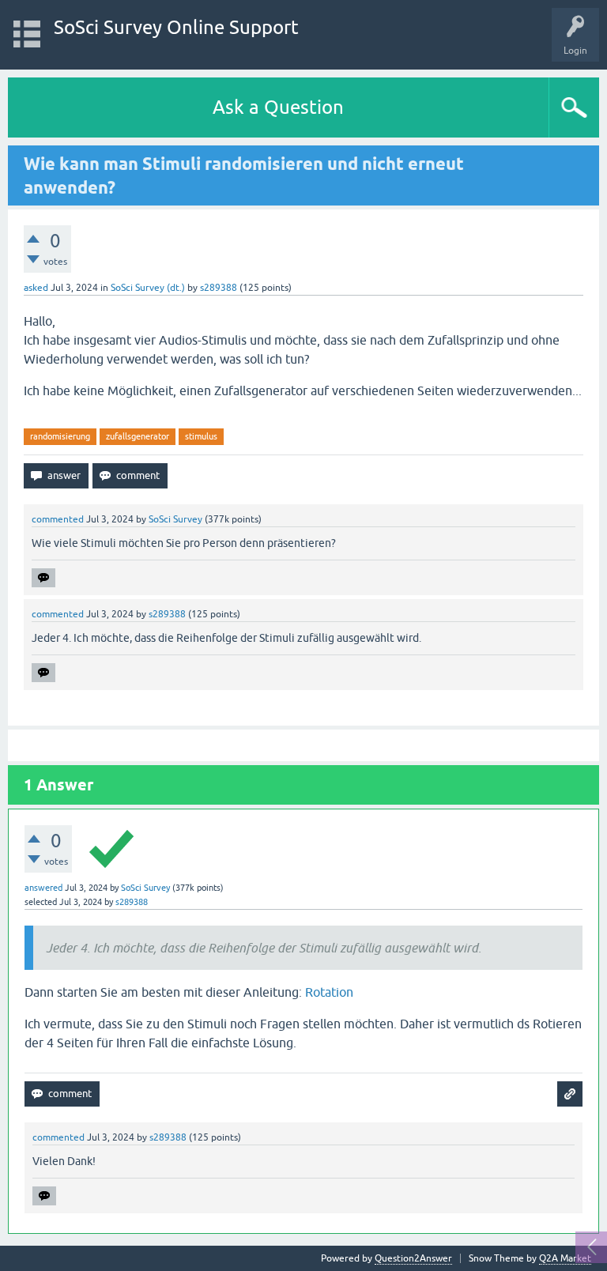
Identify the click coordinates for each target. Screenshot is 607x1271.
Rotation (329, 992)
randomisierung (60, 436)
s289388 (218, 287)
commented (58, 519)
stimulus (201, 436)
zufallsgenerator (137, 436)
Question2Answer (413, 1258)
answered (43, 887)
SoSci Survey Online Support (176, 27)
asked (36, 287)
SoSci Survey (175, 519)
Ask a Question (278, 107)
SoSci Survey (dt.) (148, 287)
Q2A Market (565, 1258)
